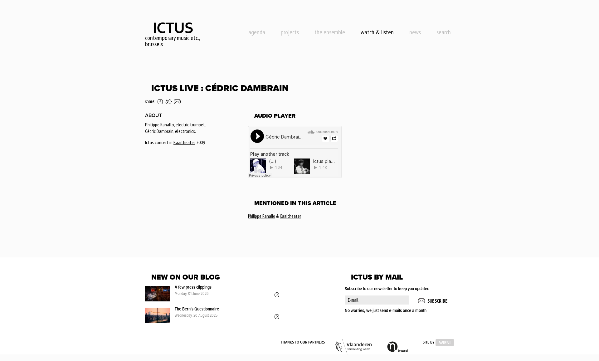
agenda (256, 32)
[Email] (177, 102)
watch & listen (377, 32)
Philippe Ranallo (159, 124)
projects (290, 32)
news (415, 32)
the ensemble (329, 32)
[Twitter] (168, 102)
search (443, 32)
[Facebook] (160, 102)
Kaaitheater (184, 142)
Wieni (445, 342)
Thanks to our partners (303, 342)
